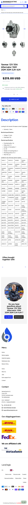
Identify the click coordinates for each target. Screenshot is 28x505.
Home (2, 10)
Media (21, 503)
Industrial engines (6, 358)
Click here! (24, 126)
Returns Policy (5, 364)
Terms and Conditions (8, 478)
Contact (4, 380)
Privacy (24, 478)
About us (4, 371)
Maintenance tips (6, 361)
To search (24, 474)
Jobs (3, 374)
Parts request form (6, 377)
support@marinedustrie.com (10, 410)
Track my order (8, 474)
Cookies (24, 482)
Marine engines (5, 355)
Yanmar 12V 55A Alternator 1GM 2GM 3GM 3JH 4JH (12, 12)
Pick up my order (16, 474)
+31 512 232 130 (7, 405)
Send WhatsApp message (10, 407)
